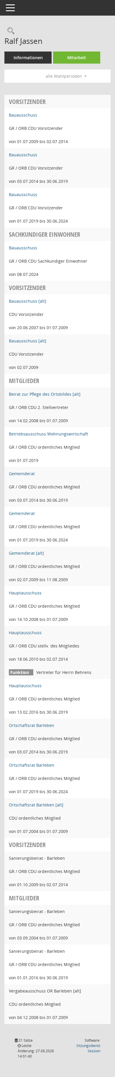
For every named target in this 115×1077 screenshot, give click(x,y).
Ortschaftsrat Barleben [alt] (36, 805)
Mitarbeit (76, 57)
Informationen (28, 57)
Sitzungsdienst (88, 1048)
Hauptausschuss (25, 593)
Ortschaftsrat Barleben (31, 725)
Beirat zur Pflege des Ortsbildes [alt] (44, 394)
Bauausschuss (23, 115)
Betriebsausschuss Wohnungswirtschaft (48, 434)
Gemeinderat (22, 473)
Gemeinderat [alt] (26, 553)
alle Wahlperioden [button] (64, 76)
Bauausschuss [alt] (27, 301)
